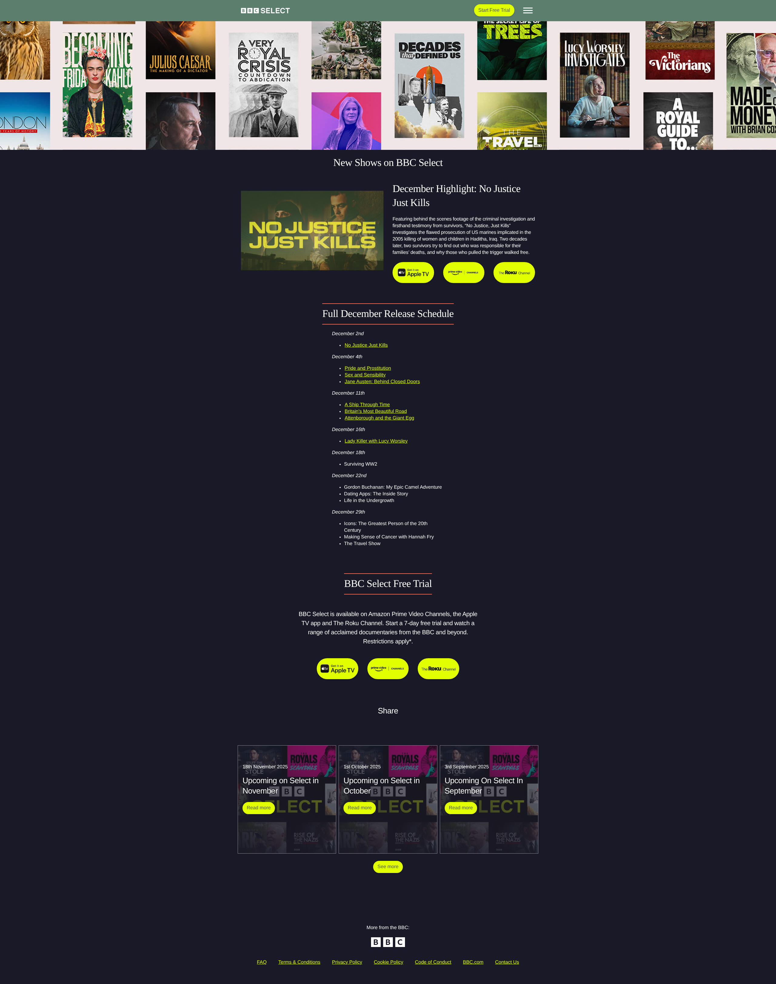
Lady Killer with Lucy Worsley (376, 441)
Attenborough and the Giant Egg (379, 418)
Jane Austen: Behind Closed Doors (382, 381)
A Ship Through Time (367, 404)
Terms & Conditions (299, 962)
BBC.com (473, 962)
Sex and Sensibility (365, 375)
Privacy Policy (347, 962)
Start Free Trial (494, 10)
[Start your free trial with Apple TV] (337, 668)
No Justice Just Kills (366, 345)
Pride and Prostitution (368, 368)
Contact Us (507, 962)
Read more (261, 807)
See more (387, 866)
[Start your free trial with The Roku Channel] (438, 668)
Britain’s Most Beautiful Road (376, 411)
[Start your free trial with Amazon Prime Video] (388, 668)
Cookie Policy (388, 962)
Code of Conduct (433, 962)
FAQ (262, 962)
